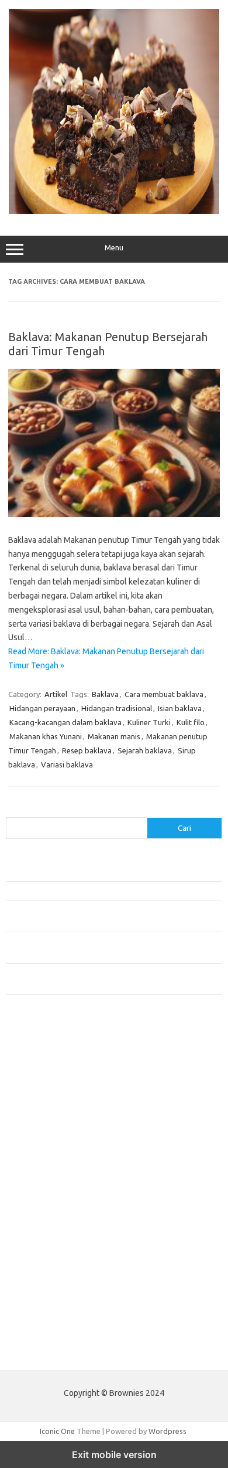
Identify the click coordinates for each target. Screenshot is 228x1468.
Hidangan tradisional (116, 708)
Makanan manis (114, 736)
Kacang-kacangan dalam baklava (65, 722)
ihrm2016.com (37, 1279)
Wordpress (167, 1431)
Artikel (55, 694)
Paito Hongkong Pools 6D (50, 1352)
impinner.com (35, 1144)
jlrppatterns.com (41, 1313)
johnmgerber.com (42, 1324)
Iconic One (57, 1431)
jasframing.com (38, 1155)
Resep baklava (87, 750)
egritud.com (33, 1223)
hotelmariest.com (42, 1110)
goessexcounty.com (47, 1088)
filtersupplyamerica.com (54, 1077)
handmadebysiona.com (52, 1099)
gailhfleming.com (41, 1245)
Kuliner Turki (149, 722)
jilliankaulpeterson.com (52, 1302)
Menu (114, 247)
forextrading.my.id (44, 1200)
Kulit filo (191, 722)
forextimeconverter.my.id (56, 1211)
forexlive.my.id (38, 1177)
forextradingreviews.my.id (58, 1189)
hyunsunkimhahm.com (50, 1268)
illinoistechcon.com (44, 1291)
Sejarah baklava (145, 750)
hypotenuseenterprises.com (62, 1121)
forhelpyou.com (39, 1234)
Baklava (105, 694)
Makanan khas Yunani (45, 736)
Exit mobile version (114, 1454)
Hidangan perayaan (42, 708)
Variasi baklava (67, 764)
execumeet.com (40, 1054)
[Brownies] (114, 211)
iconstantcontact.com (49, 1133)
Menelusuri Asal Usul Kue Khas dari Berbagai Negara (93, 871)
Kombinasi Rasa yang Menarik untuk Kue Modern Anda (97, 890)
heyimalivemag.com (46, 1257)
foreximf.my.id (37, 1166)
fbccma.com (32, 1065)
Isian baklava (180, 708)
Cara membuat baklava (164, 694)
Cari (12, 810)
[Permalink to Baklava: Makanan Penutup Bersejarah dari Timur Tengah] (114, 514)
